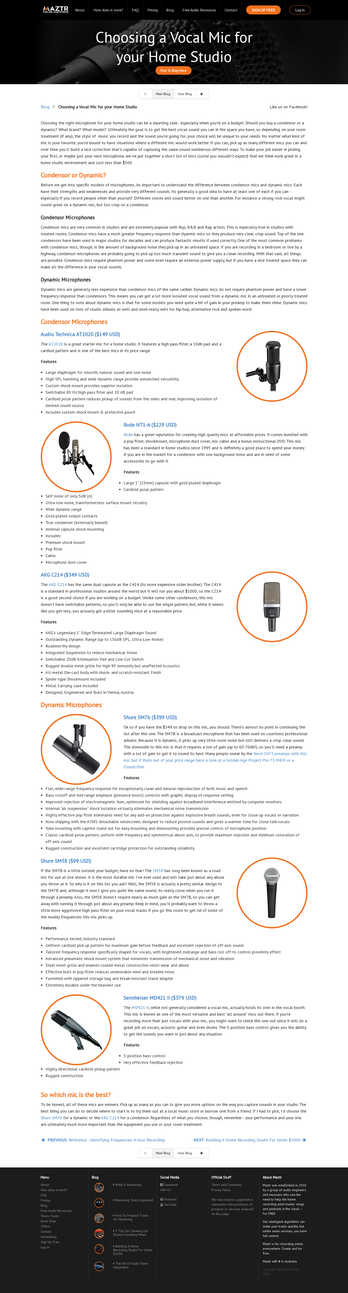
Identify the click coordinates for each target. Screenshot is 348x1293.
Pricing (152, 10)
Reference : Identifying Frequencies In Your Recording (106, 1140)
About (80, 10)
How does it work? (108, 10)
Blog (170, 10)
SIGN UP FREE (263, 10)
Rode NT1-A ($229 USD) (150, 424)
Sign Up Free (50, 1242)
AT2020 (56, 344)
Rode (128, 434)
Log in (300, 10)
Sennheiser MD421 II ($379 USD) (160, 997)
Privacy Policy (221, 1190)
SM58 (158, 870)
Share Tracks (50, 1216)
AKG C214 (58, 584)
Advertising (49, 1237)
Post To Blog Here (174, 70)
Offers (45, 1226)
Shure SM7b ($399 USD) (150, 717)
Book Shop (48, 1221)
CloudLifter (134, 766)
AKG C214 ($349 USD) (65, 574)
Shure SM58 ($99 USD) (66, 860)
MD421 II (140, 1007)
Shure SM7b (51, 1117)
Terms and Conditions (226, 1185)
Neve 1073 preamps (271, 753)
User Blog (185, 94)
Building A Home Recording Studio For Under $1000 (247, 1140)
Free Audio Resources (199, 10)
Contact (231, 10)
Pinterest (170, 1199)
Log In (45, 1247)
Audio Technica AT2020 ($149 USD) (80, 334)
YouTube (170, 1204)
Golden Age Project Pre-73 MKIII (256, 760)
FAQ (135, 10)
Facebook (170, 1185)
